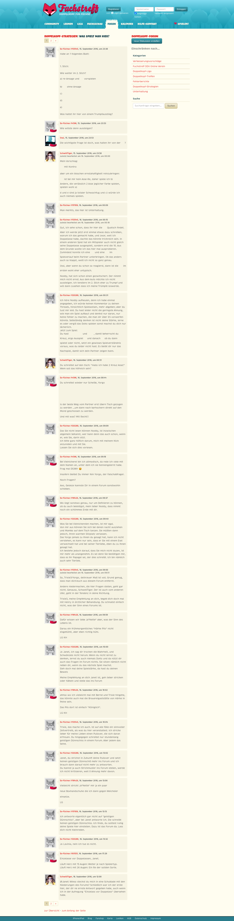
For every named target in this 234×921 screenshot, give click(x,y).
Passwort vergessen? (164, 13)
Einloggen (181, 9)
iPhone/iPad (78, 918)
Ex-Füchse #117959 (69, 205)
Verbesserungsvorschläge (147, 61)
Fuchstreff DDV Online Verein (149, 66)
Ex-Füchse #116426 (69, 498)
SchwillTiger (66, 153)
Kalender (127, 23)
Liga (80, 23)
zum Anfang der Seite (74, 910)
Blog (90, 918)
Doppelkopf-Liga (142, 71)
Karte (110, 918)
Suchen (171, 105)
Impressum (155, 918)
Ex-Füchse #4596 (68, 123)
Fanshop (100, 918)
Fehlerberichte (141, 81)
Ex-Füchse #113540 (69, 49)
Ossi (62, 138)
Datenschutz (141, 918)
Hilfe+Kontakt (147, 23)
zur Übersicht (51, 910)
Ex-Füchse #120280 (69, 295)
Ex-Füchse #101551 (69, 853)
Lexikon (120, 918)
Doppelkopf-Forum (144, 35)
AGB (129, 918)
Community (51, 23)
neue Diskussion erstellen (147, 41)
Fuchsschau (94, 23)
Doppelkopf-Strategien (60, 35)
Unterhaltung (140, 91)
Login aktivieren (121, 13)
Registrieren (113, 9)
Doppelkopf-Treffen (144, 76)
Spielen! (183, 23)
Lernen (68, 23)
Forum (111, 23)
